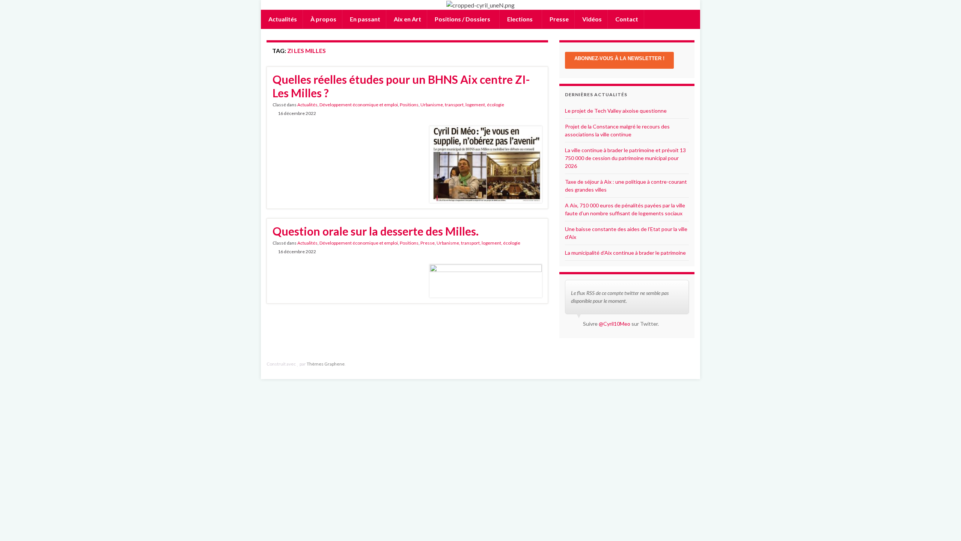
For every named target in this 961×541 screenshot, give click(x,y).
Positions (409, 104)
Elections (520, 19)
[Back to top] (944, 524)
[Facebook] (679, 363)
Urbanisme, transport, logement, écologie (462, 104)
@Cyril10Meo (614, 323)
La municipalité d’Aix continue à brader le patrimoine (625, 252)
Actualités (282, 19)
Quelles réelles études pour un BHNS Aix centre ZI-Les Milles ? (401, 86)
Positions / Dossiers (462, 19)
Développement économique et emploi (358, 104)
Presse (558, 19)
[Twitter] (690, 363)
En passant (364, 19)
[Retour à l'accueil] (480, 5)
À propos (322, 19)
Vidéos (591, 19)
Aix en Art (407, 19)
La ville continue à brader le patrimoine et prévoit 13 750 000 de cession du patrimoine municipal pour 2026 (625, 158)
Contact (626, 19)
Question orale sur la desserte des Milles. (376, 231)
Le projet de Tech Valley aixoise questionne (616, 110)
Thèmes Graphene (326, 364)
